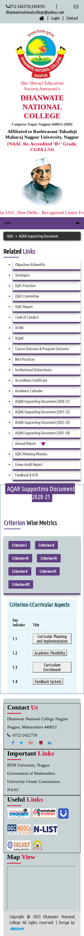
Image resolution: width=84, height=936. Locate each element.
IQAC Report (24, 306)
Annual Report (28, 443)
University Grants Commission (33, 781)
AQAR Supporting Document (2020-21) (42, 401)
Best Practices (25, 359)
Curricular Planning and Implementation (52, 638)
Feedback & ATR (26, 475)
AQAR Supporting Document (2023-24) (42, 433)
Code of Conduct (27, 317)
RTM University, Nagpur (28, 765)
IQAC (10, 236)
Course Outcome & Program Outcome (42, 348)
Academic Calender (29, 391)
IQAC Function (25, 285)
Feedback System (48, 681)
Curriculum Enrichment (52, 667)
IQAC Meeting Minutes (31, 454)
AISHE (19, 327)
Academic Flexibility (50, 653)
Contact (72, 18)
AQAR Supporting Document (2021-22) (42, 412)
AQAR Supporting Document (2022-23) (42, 422)
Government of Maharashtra (31, 773)
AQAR (19, 338)
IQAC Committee (27, 296)
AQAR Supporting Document (38, 236)
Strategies (22, 275)
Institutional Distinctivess (33, 369)
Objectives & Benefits (30, 264)
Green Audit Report (28, 464)
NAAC (13, 789)
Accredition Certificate (31, 380)
